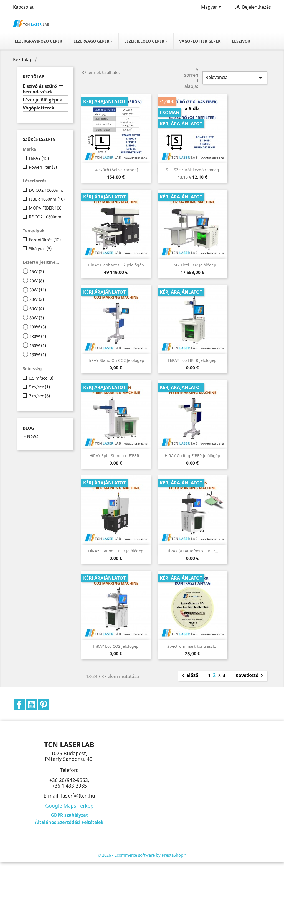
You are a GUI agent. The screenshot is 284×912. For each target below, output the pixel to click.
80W (36, 317)
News (33, 436)
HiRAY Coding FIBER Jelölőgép (192, 455)
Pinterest (43, 704)
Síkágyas (40, 248)
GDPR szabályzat (69, 815)
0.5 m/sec (41, 378)
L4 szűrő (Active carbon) (115, 169)
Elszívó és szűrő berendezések (40, 89)
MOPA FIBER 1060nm (47, 208)
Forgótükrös (45, 239)
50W (36, 299)
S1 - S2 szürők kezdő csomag (192, 169)
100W (37, 327)
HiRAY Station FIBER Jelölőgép (115, 551)
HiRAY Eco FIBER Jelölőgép (192, 360)
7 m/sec (39, 395)
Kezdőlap (33, 76)
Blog (28, 428)
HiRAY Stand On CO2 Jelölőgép (115, 360)
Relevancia (235, 77)
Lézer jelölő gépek (42, 100)
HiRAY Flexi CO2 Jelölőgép (192, 265)
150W (37, 345)
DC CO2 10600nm (47, 190)
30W (37, 290)
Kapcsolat (23, 7)
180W (37, 354)
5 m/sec (39, 387)
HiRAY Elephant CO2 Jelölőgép (116, 265)
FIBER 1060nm (47, 199)
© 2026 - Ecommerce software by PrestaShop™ (142, 855)
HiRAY (39, 158)
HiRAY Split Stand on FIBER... (116, 455)
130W (37, 336)
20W (36, 280)
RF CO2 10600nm (47, 217)
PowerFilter (43, 167)
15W (36, 271)
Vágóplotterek (38, 108)
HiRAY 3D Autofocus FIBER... (192, 551)
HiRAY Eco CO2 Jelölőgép (116, 646)
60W (36, 308)
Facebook (19, 704)
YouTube (31, 704)
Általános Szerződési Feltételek (69, 822)
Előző (189, 675)
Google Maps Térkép (69, 805)
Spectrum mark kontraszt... (192, 646)
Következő (250, 675)
